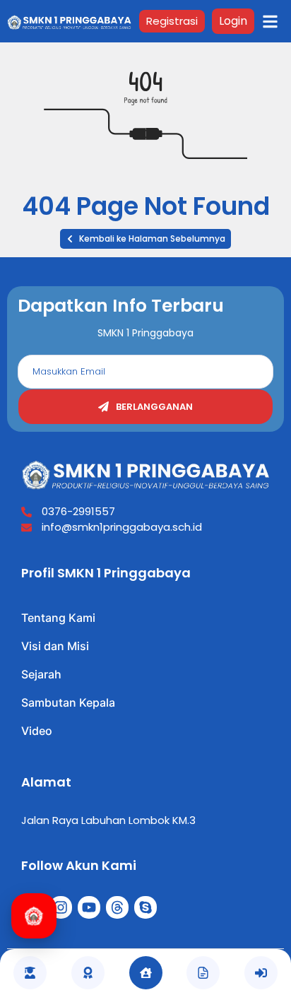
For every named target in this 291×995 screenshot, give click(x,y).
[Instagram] (60, 907)
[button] (145, 239)
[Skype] (145, 907)
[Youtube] (89, 907)
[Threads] (117, 907)
